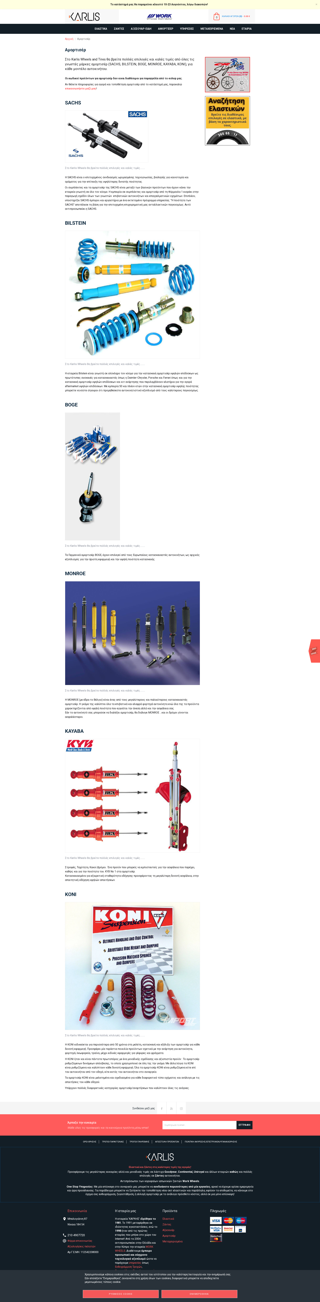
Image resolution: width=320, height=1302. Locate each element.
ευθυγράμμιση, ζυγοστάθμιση (116, 1194)
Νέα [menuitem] (232, 28)
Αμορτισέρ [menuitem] (165, 28)
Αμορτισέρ (169, 1235)
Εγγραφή (244, 1124)
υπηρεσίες (135, 1262)
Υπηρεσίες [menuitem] (187, 28)
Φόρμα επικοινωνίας (80, 1240)
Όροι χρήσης (89, 1141)
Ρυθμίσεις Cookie (120, 1294)
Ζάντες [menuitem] (119, 28)
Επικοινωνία (77, 1211)
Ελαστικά (168, 1218)
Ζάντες (166, 1224)
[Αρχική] (92, 16)
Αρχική (69, 38)
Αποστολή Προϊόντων (167, 1141)
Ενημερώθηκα (199, 1294)
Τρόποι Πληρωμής (139, 1141)
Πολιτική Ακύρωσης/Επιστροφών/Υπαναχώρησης (211, 1141)
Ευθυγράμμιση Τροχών (128, 1266)
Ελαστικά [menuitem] (101, 28)
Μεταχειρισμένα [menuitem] (211, 28)
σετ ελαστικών (177, 1190)
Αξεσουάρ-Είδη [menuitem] (141, 28)
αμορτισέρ (152, 1194)
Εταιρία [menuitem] (247, 28)
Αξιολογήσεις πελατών (82, 1246)
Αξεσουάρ (168, 1230)
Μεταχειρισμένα (172, 1241)
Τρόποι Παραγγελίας (113, 1141)
